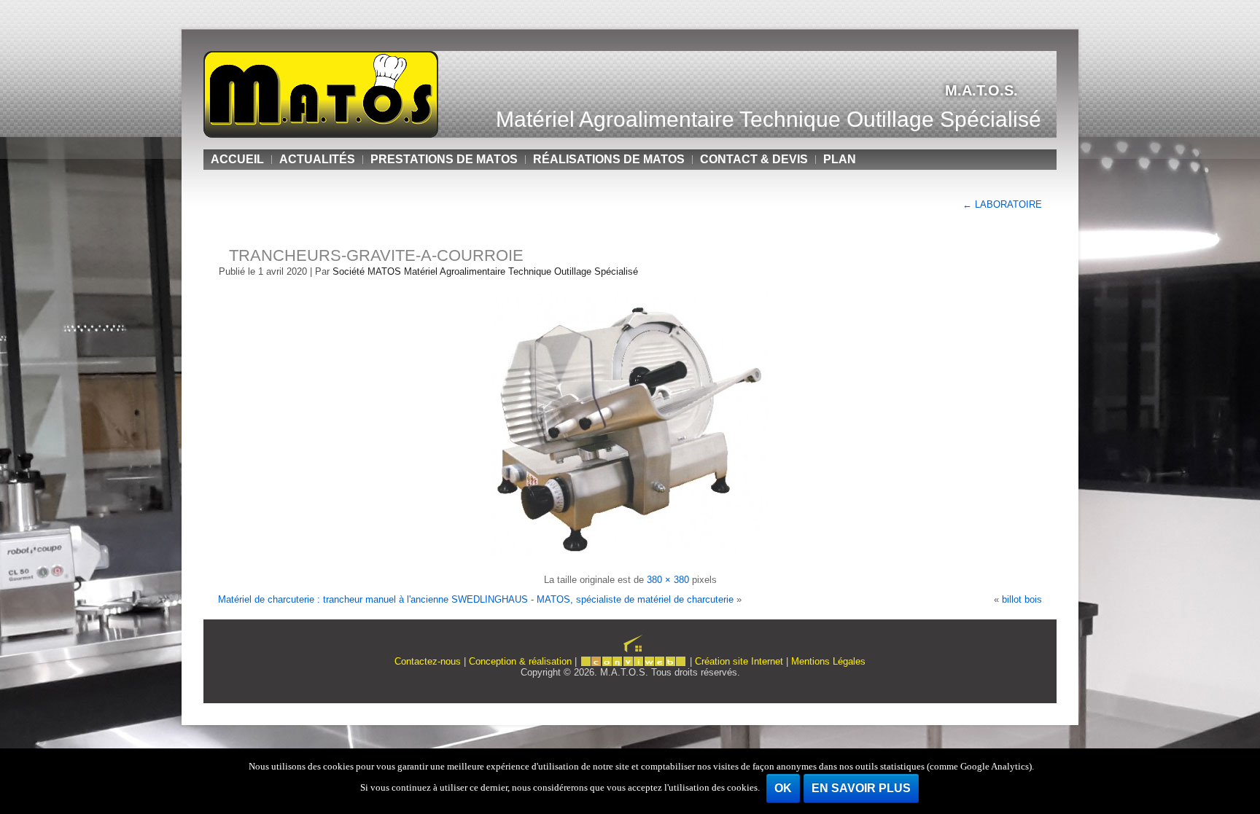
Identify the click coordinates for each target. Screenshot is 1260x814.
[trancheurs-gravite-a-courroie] (630, 560)
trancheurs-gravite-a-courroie (376, 255)
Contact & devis (754, 159)
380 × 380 (668, 579)
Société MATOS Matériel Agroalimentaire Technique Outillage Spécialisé (485, 271)
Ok (783, 788)
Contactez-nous (427, 661)
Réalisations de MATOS (609, 159)
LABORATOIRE (1002, 204)
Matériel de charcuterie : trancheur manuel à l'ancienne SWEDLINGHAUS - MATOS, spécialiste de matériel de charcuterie (476, 599)
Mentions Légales (828, 661)
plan (839, 159)
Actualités (317, 159)
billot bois (1022, 599)
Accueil (237, 159)
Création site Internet (739, 661)
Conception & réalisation (520, 661)
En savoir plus (861, 788)
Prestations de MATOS (444, 159)
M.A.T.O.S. (981, 90)
